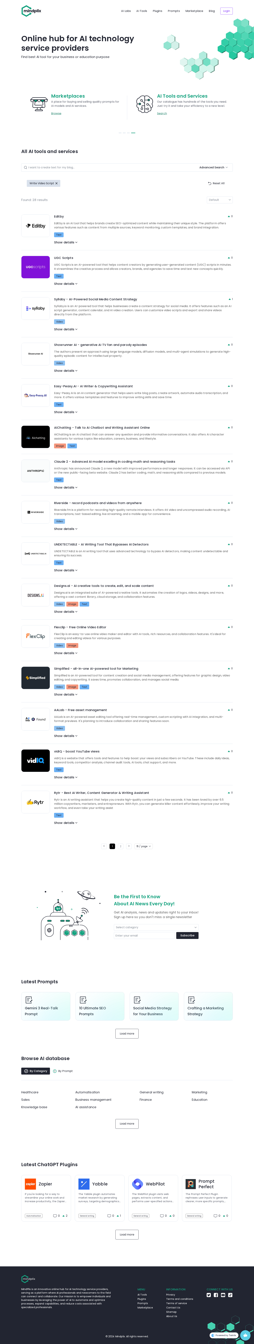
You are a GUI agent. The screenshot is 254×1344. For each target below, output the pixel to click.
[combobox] (117, 927)
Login (226, 11)
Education (199, 1099)
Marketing (199, 1092)
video (59, 321)
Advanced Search (211, 167)
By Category (38, 1071)
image (60, 446)
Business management (93, 1099)
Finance (146, 1099)
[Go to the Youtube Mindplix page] (223, 1296)
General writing (151, 1092)
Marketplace (194, 11)
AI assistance (85, 1107)
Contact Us (173, 1307)
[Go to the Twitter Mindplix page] (209, 1296)
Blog (212, 11)
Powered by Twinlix (226, 1335)
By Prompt (65, 1071)
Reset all (218, 183)
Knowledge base (34, 1107)
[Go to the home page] (31, 11)
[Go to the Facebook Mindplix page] (216, 1296)
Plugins (157, 11)
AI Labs (126, 11)
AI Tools (141, 11)
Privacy (170, 1294)
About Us (171, 1316)
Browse (162, 113)
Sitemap (171, 1312)
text (59, 235)
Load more (127, 1034)
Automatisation (87, 1092)
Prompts (174, 11)
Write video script (42, 183)
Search (56, 113)
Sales (25, 1099)
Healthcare (30, 1092)
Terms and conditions (179, 1299)
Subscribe (187, 935)
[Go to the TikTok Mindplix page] (230, 1296)
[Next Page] (129, 846)
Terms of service (176, 1303)
